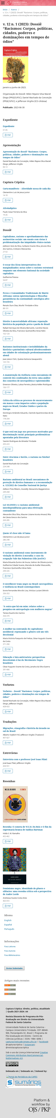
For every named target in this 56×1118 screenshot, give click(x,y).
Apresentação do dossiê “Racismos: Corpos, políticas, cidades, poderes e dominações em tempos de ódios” (25, 154)
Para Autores (9, 951)
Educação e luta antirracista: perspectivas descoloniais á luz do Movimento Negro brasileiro (24, 660)
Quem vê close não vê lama (16, 533)
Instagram (30, 1044)
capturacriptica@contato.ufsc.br (21, 1041)
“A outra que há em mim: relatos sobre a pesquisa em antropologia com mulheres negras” (28, 608)
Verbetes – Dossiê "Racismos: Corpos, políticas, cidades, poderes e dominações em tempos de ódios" (27, 694)
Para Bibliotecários (12, 955)
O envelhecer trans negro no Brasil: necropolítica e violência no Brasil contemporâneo (28, 585)
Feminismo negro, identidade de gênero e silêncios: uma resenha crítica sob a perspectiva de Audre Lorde (27, 891)
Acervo (14, 9)
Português (9, 929)
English (7, 920)
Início (5, 9)
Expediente (8, 126)
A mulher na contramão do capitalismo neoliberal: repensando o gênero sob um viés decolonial (26, 631)
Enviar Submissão (14, 968)
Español (8, 924)
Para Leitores (10, 946)
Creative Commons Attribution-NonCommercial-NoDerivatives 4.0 (27, 1055)
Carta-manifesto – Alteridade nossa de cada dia (27, 188)
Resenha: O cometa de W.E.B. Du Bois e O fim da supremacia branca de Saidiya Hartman (27, 828)
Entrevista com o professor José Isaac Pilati (25, 759)
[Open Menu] (3, 3)
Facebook (43, 1041)
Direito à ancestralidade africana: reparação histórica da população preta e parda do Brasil (26, 323)
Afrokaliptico (10, 208)
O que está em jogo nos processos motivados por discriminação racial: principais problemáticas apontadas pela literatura (28, 434)
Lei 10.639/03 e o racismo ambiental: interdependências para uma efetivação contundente (23, 507)
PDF (9, 135)
